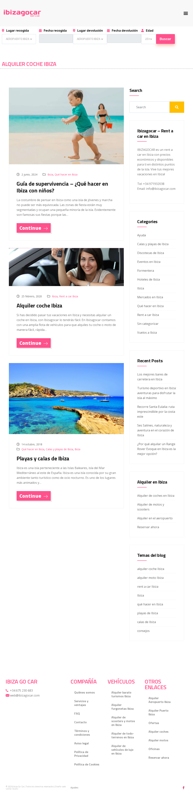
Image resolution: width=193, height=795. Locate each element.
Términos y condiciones (82, 733)
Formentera (145, 271)
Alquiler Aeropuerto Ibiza (160, 700)
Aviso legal (81, 743)
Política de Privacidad (81, 754)
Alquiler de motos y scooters (150, 506)
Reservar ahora (148, 527)
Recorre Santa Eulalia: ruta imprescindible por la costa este (156, 412)
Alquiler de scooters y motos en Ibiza (123, 721)
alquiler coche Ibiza (150, 569)
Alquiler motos (158, 740)
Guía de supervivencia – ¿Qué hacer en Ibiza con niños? (62, 187)
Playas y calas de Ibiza (43, 458)
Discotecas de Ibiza (150, 253)
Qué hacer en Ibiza (66, 174)
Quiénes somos (84, 692)
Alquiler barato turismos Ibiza (121, 694)
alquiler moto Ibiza (150, 578)
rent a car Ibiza (147, 586)
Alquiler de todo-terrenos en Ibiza (122, 735)
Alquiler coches (158, 731)
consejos (143, 631)
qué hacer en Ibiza (150, 604)
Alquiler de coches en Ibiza (155, 496)
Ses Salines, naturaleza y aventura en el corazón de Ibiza (155, 430)
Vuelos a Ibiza (147, 332)
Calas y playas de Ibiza (59, 449)
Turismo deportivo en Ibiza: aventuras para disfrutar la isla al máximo (156, 393)
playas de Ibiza (147, 613)
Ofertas (154, 723)
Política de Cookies (86, 764)
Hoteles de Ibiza (148, 279)
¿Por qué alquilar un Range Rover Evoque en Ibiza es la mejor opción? (156, 449)
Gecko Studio (12, 789)
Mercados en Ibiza (150, 297)
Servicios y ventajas (81, 703)
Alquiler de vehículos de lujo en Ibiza (122, 750)
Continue (30, 228)
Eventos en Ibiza (148, 262)
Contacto (80, 722)
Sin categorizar (148, 324)
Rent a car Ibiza (68, 296)
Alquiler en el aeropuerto (155, 518)
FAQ (77, 713)
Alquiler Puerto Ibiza (158, 712)
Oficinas (154, 749)
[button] (185, 13)
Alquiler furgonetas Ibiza (122, 707)
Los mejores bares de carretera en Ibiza (152, 376)
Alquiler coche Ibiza (39, 305)
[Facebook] (183, 787)
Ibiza (50, 174)
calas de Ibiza (146, 622)
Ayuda (141, 235)
